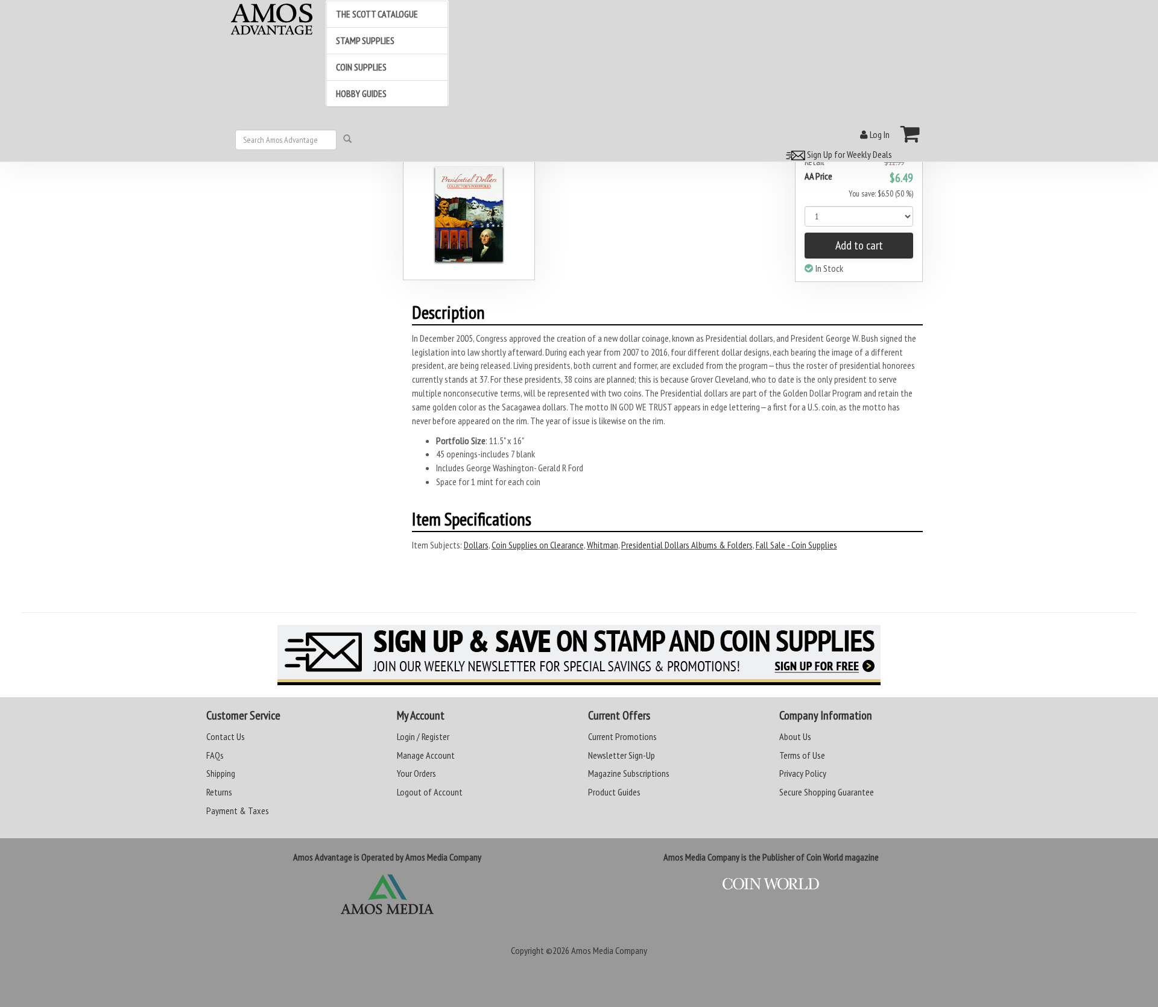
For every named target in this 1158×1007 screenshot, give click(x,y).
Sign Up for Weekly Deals (848, 154)
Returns (219, 792)
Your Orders (416, 773)
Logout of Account (430, 792)
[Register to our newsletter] (579, 655)
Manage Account (426, 755)
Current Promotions (622, 736)
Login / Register (423, 736)
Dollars (476, 545)
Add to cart (859, 245)
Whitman (602, 545)
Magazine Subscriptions (628, 773)
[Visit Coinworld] (771, 884)
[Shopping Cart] (910, 133)
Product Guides (614, 792)
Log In (879, 134)
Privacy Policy (802, 773)
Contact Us (225, 736)
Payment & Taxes (237, 811)
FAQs (215, 755)
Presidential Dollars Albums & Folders (687, 545)
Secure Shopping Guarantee (826, 792)
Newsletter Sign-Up (621, 755)
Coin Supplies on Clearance (538, 545)
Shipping (220, 773)
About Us (795, 736)
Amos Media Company (609, 950)
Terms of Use (802, 755)
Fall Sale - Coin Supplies (796, 545)
